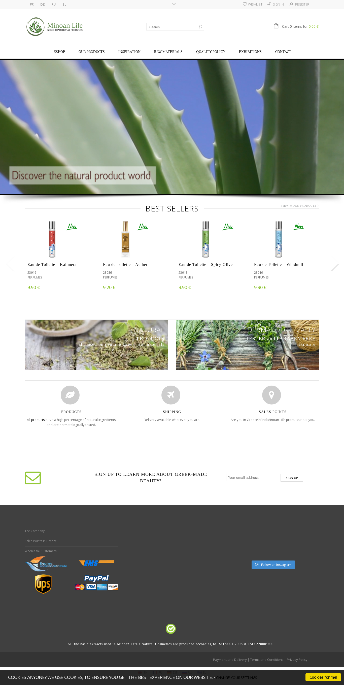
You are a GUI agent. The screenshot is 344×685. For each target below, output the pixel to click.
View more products (298, 205)
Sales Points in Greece (41, 541)
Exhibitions (250, 51)
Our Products (92, 51)
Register (302, 4)
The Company (35, 531)
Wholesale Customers (41, 551)
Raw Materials (168, 51)
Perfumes (34, 277)
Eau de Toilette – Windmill (278, 264)
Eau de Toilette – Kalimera (52, 264)
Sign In (278, 4)
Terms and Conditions (267, 659)
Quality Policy (210, 51)
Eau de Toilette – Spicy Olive (206, 264)
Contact (283, 51)
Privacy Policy (297, 659)
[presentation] (9, 264)
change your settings (236, 677)
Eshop (59, 51)
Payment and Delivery (230, 659)
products (38, 419)
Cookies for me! (323, 677)
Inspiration (129, 51)
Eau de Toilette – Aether (125, 264)
